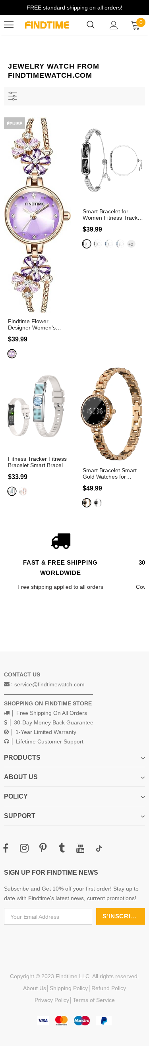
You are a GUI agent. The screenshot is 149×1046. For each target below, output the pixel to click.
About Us (34, 988)
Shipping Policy (69, 988)
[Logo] (47, 25)
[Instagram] (24, 848)
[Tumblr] (61, 848)
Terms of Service (94, 1000)
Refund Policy (108, 988)
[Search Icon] (91, 25)
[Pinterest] (43, 848)
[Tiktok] (99, 848)
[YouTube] (80, 848)
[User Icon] (114, 25)
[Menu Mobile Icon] (9, 25)
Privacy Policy (52, 1000)
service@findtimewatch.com (49, 684)
